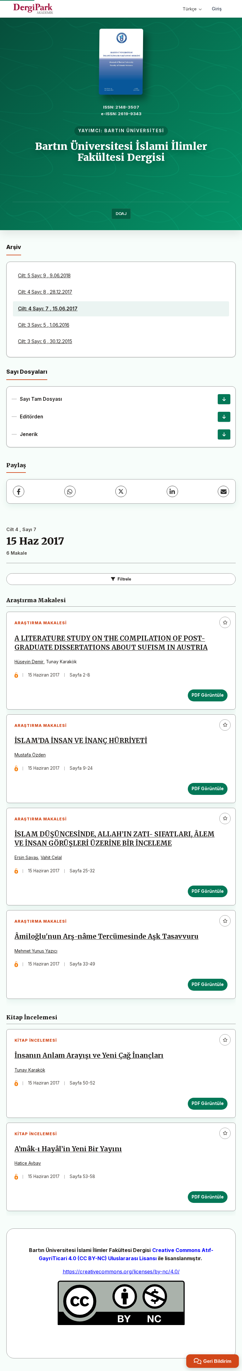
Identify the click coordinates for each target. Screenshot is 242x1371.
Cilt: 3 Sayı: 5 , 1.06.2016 (43, 325)
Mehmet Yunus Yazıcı (35, 951)
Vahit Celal (51, 857)
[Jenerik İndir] (224, 434)
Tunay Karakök (29, 1070)
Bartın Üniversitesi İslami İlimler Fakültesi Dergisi (121, 152)
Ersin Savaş (26, 857)
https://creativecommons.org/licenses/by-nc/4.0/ (121, 1271)
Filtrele (124, 579)
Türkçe (190, 8)
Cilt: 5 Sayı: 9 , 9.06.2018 (44, 276)
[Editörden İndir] (224, 417)
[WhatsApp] (70, 491)
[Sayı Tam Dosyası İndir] (224, 399)
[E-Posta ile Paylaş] (223, 491)
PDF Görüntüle (208, 695)
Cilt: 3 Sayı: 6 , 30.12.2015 (45, 341)
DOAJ (121, 213)
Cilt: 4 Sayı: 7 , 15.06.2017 (48, 309)
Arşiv (13, 247)
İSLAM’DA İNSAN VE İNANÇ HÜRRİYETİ (80, 741)
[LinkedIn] (172, 491)
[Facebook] (18, 491)
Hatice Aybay (27, 1163)
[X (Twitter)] (121, 491)
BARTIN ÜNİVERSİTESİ (134, 130)
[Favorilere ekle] (225, 622)
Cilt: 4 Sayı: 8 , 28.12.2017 (45, 292)
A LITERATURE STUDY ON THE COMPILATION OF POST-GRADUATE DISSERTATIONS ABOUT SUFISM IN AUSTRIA (111, 643)
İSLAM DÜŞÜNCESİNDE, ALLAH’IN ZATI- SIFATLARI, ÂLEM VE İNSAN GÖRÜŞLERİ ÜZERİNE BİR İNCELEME (114, 838)
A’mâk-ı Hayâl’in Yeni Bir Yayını (68, 1149)
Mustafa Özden (30, 754)
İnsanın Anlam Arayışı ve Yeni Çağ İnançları (89, 1055)
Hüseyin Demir (28, 661)
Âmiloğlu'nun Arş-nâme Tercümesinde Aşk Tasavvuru (106, 936)
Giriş (217, 8)
